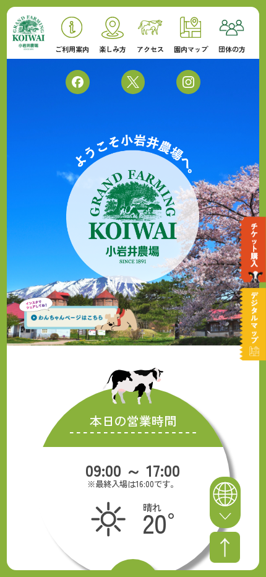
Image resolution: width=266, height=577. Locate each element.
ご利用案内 (72, 48)
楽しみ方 (112, 48)
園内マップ (191, 48)
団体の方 (232, 48)
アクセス (150, 48)
